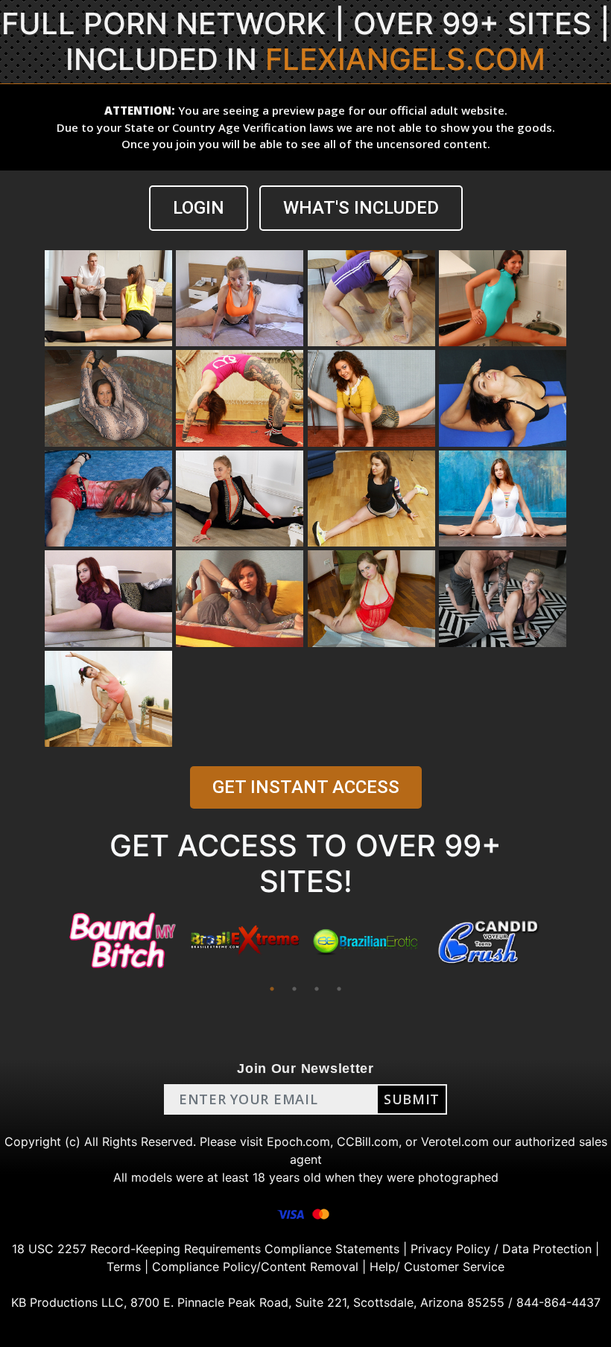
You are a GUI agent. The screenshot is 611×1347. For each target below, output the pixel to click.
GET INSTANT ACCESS (305, 787)
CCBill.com (368, 1141)
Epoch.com (298, 1141)
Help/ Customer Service (437, 1266)
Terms (124, 1266)
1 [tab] (272, 988)
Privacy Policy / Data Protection (501, 1248)
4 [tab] (339, 988)
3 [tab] (316, 988)
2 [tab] (294, 988)
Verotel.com (455, 1141)
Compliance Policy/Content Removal (255, 1266)
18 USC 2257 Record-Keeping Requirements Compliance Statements (205, 1248)
